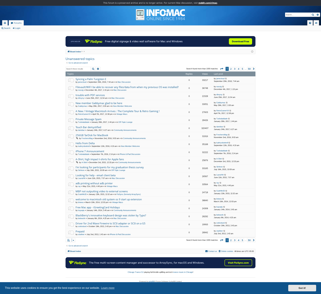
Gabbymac (82, 106)
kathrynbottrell (84, 146)
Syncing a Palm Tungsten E (91, 79)
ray (79, 186)
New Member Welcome (122, 106)
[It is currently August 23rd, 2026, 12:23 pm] (252, 52)
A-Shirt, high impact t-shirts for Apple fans (100, 159)
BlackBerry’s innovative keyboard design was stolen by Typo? (111, 215)
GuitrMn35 (82, 194)
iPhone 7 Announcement (90, 151)
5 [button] (242, 68)
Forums (18, 22)
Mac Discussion (124, 82)
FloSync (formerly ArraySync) (129, 194)
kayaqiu (81, 210)
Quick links (6, 23)
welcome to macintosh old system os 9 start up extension (109, 199)
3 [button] (234, 68)
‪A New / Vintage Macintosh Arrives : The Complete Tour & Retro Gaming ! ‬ (118, 111)
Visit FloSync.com (238, 262)
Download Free (240, 41)
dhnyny (81, 98)
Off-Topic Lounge (125, 122)
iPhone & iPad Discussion (130, 154)
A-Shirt (84, 162)
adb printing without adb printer (94, 183)
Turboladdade (83, 122)
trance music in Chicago (183, 272)
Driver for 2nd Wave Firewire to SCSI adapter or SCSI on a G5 (110, 223)
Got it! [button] (302, 288)
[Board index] (160, 14)
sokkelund (82, 226)
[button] (221, 69)
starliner (81, 234)
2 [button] (231, 68)
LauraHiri (81, 178)
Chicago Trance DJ (136, 272)
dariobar (81, 130)
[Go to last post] (226, 78)
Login (17, 28)
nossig (80, 90)
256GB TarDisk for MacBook (92, 135)
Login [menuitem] (317, 23)
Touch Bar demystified (88, 127)
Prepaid (80, 231)
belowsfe (81, 218)
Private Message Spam (88, 119)
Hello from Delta (85, 143)
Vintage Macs (121, 114)
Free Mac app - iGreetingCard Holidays (98, 207)
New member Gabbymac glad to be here (99, 103)
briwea (80, 202)
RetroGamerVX (84, 114)
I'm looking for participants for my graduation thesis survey (110, 167)
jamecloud (82, 82)
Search (7, 28)
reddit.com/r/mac (207, 3)
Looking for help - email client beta (96, 175)
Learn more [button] (108, 287)
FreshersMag (87, 138)
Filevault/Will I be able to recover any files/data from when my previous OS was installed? (127, 87)
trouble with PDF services (90, 95)
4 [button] (238, 68)
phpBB (151, 281)
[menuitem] (310, 23)
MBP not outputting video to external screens (102, 191)
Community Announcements (125, 130)
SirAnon (81, 170)
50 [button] (249, 68)
